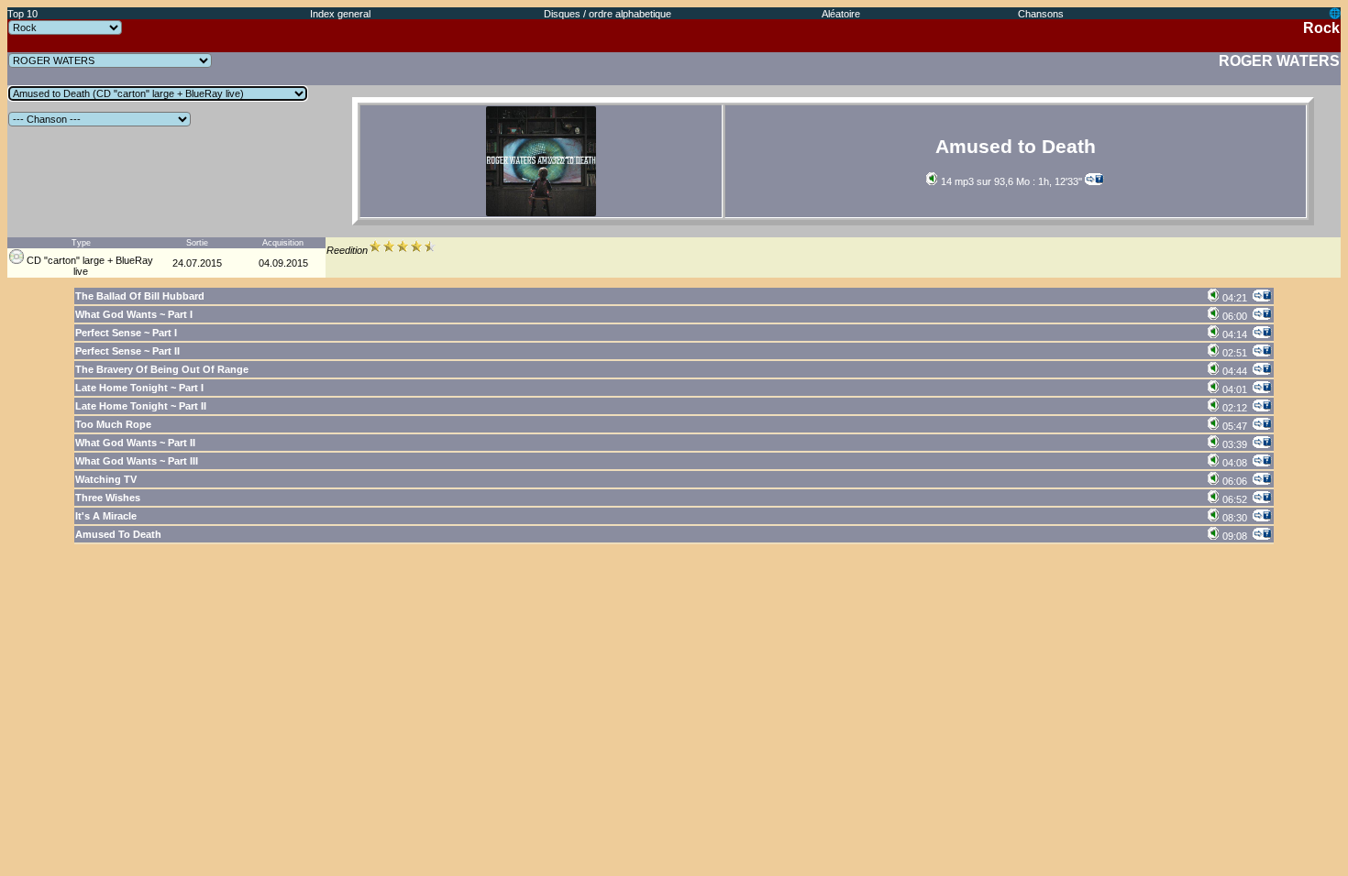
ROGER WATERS (1279, 61)
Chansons (1041, 13)
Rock (1321, 28)
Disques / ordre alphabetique (607, 13)
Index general (340, 13)
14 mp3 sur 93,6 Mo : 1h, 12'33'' (1010, 181)
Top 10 (22, 13)
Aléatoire (841, 13)
